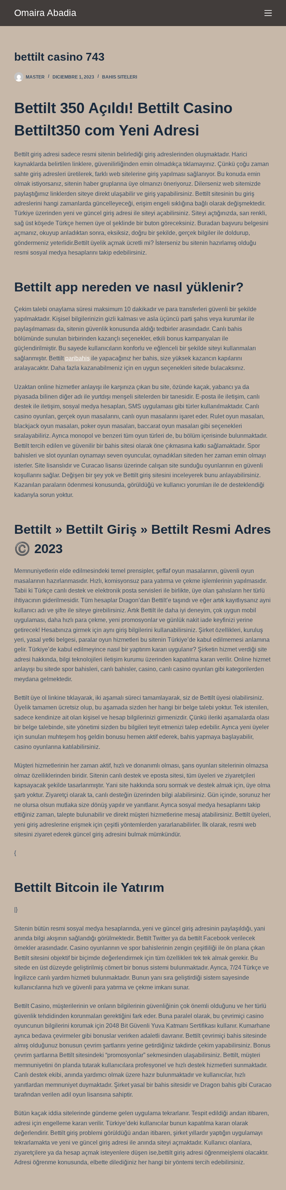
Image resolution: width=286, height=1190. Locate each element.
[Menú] (268, 13)
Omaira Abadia (45, 12)
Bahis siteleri (119, 77)
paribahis (77, 358)
